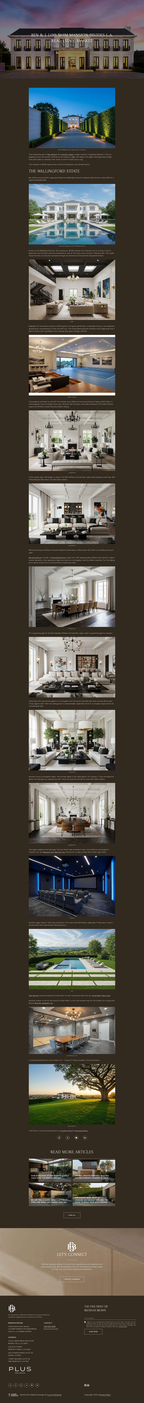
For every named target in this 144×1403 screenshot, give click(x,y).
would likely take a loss (101, 996)
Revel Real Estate (59, 558)
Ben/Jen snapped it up (44, 1003)
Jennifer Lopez (67, 154)
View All (72, 1215)
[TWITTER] (26, 1385)
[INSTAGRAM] (10, 1385)
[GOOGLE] (37, 1385)
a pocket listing (66, 1131)
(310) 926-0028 (49, 1326)
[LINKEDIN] (21, 1385)
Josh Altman (34, 996)
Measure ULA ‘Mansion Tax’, (54, 852)
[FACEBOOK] (16, 1385)
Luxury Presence (54, 1395)
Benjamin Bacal (35, 558)
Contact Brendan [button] (72, 1279)
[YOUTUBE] (32, 1385)
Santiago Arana (81, 1131)
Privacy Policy (123, 1326)
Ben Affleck (52, 154)
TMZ (73, 157)
